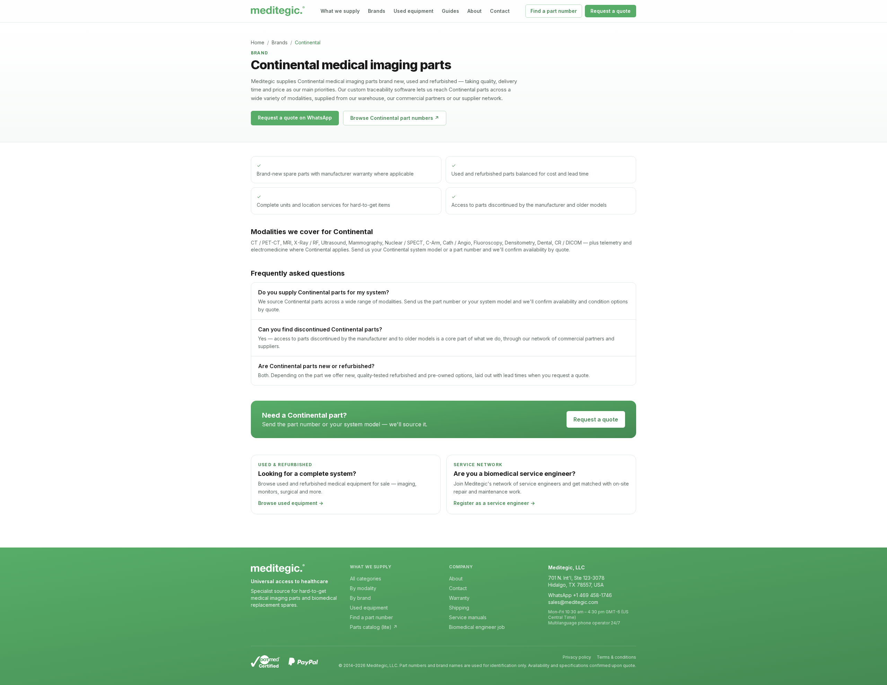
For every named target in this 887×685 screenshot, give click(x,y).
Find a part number (553, 11)
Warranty (459, 598)
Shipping (459, 608)
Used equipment (413, 11)
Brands (376, 11)
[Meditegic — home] (278, 11)
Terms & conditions (616, 657)
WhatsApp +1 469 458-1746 (580, 595)
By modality (363, 588)
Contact (500, 11)
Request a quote (610, 11)
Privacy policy (577, 657)
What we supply (340, 11)
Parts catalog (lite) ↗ (373, 627)
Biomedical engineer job (477, 627)
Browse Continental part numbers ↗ (394, 118)
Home (257, 42)
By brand (360, 598)
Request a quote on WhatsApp (295, 118)
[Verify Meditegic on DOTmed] (265, 661)
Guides (450, 11)
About (474, 11)
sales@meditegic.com (573, 602)
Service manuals (467, 617)
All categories (365, 578)
